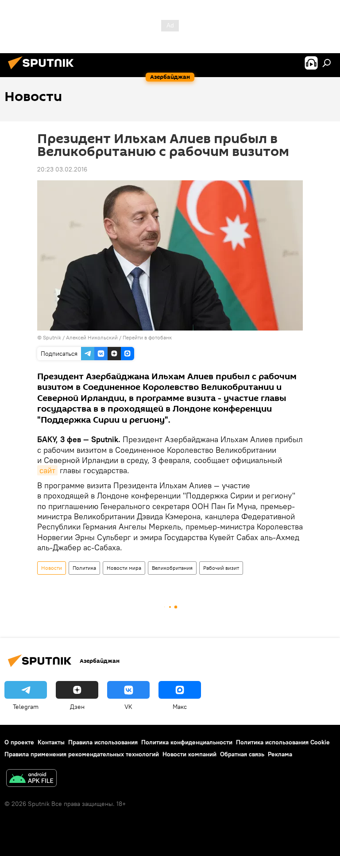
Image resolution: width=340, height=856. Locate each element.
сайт (47, 470)
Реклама (280, 754)
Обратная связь (242, 754)
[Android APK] (31, 779)
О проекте (19, 742)
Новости (51, 567)
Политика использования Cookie (283, 742)
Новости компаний (189, 754)
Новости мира (124, 567)
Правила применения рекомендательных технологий (81, 754)
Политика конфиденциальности (186, 742)
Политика (84, 567)
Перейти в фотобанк (147, 337)
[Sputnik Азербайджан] (43, 70)
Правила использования (103, 742)
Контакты (51, 742)
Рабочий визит (221, 567)
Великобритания (172, 567)
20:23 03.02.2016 (62, 169)
